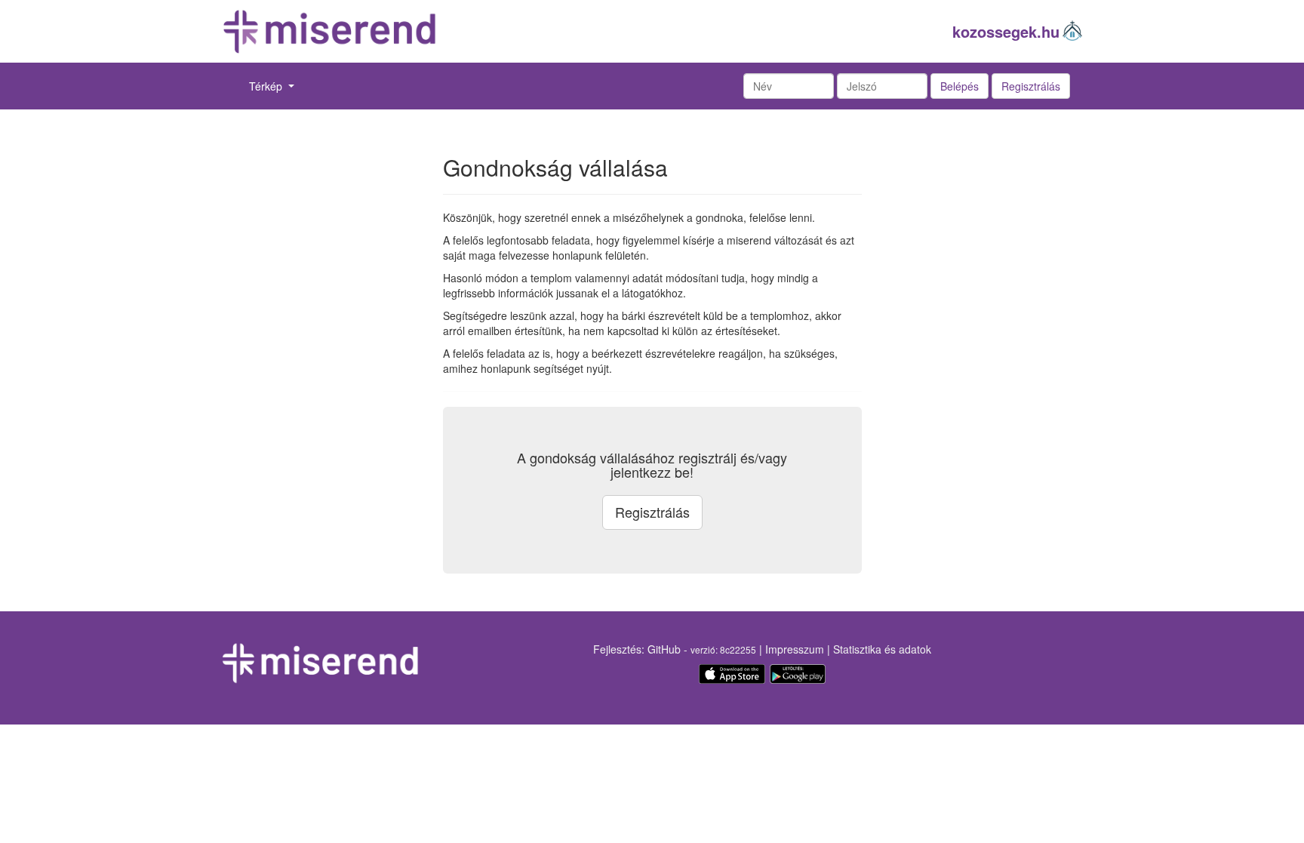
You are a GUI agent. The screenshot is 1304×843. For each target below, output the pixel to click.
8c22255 (738, 649)
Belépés (959, 86)
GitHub (664, 649)
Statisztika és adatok (882, 649)
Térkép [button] (267, 86)
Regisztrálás (1030, 86)
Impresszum (794, 649)
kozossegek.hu (1006, 31)
